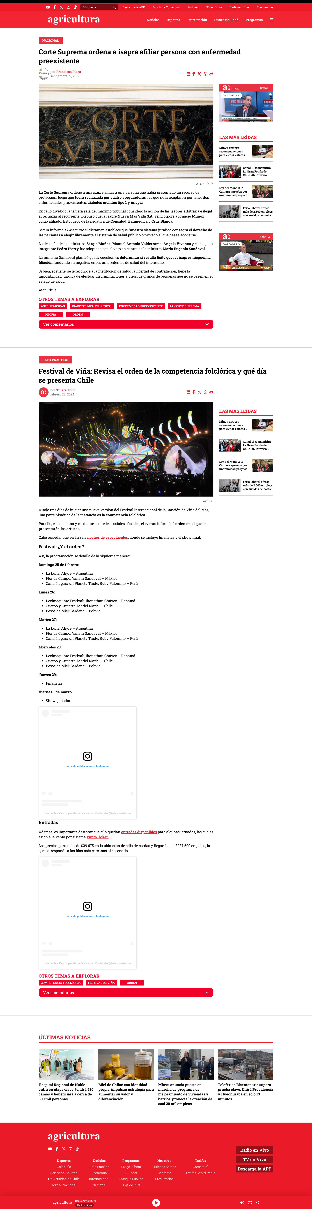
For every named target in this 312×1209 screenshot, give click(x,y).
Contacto (164, 1173)
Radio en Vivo (239, 7)
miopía (50, 314)
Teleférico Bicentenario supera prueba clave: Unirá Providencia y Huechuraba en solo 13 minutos (245, 1091)
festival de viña (101, 983)
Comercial (200, 1167)
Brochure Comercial (166, 7)
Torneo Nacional (63, 1185)
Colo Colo (64, 1167)
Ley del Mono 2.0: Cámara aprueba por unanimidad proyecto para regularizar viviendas (233, 191)
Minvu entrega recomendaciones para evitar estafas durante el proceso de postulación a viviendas (233, 151)
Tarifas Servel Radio (200, 1173)
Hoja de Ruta (131, 1185)
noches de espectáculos (107, 537)
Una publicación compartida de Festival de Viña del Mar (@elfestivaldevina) (87, 813)
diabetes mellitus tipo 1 (92, 306)
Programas (254, 20)
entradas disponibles (139, 831)
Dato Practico (55, 360)
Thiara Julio (65, 390)
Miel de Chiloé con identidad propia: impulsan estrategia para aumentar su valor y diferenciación (126, 1091)
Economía (99, 1173)
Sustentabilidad (226, 20)
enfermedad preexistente (141, 306)
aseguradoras (53, 306)
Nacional (50, 40)
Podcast (193, 7)
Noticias (153, 20)
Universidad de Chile (64, 1179)
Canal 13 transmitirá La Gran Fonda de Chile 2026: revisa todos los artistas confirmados (257, 171)
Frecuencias (265, 7)
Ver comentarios (58, 324)
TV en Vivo (214, 7)
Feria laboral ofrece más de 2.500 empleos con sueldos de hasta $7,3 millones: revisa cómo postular (258, 211)
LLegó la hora (131, 1167)
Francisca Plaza (68, 71)
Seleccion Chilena (63, 1173)
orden (78, 314)
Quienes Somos (164, 1167)
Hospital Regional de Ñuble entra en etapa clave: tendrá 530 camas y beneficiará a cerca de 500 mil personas (66, 1091)
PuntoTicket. (98, 837)
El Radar (131, 1173)
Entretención (197, 20)
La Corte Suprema (184, 306)
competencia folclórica (61, 983)
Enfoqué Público (131, 1179)
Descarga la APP (134, 7)
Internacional (99, 1179)
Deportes (173, 20)
